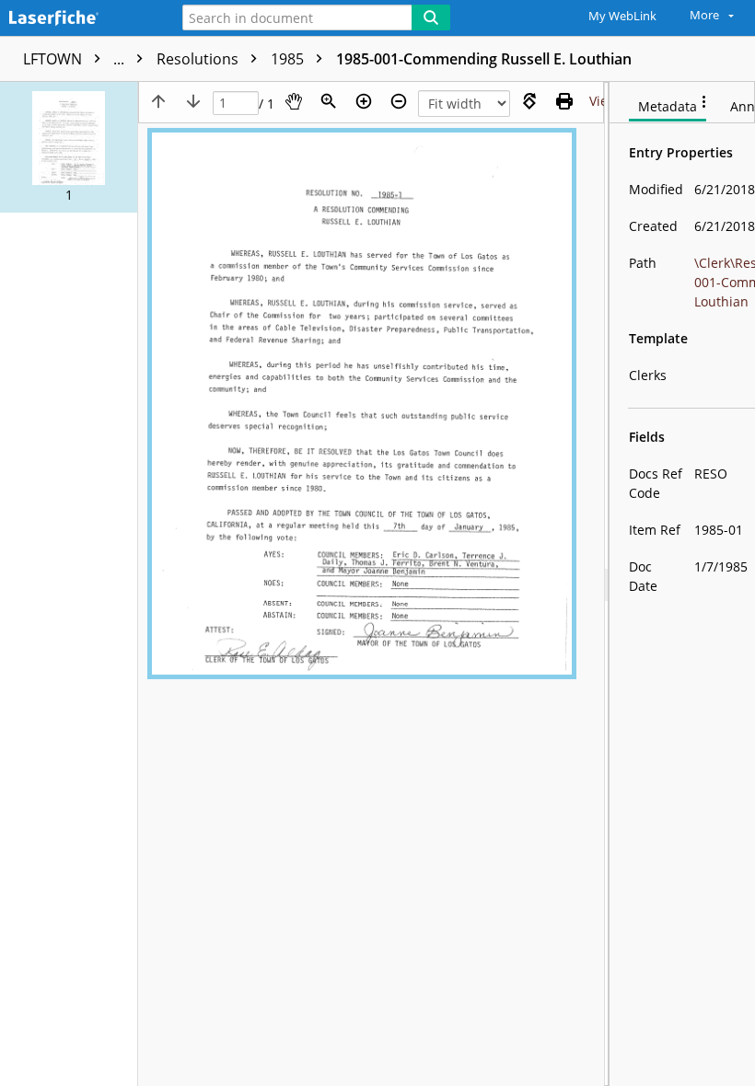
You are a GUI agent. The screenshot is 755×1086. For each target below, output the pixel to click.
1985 (289, 59)
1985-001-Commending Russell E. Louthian (484, 59)
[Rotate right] (529, 101)
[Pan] (293, 101)
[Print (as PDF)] (564, 101)
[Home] (78, 18)
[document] (682, 584)
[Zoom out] (398, 101)
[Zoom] (328, 101)
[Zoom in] (363, 101)
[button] (68, 147)
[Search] (431, 17)
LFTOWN (75, 59)
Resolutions (199, 59)
